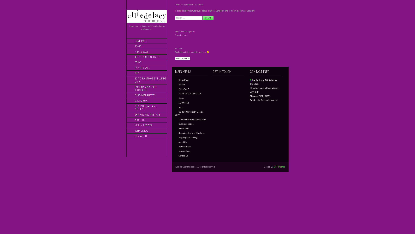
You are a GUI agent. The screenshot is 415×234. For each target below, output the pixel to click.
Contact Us (141, 136)
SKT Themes (279, 167)
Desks (138, 62)
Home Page (141, 41)
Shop (137, 73)
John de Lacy (142, 130)
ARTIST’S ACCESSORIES (147, 57)
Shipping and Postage (147, 114)
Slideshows (141, 100)
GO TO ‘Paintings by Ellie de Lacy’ (150, 80)
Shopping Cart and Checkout (145, 108)
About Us (140, 120)
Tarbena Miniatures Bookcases (146, 88)
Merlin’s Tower (143, 125)
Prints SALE (141, 51)
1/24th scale (142, 67)
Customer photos (145, 95)
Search (139, 46)
